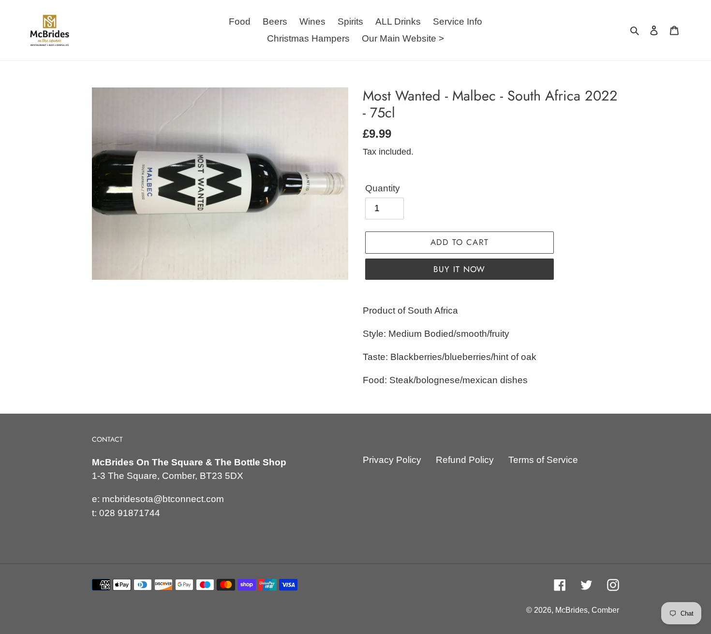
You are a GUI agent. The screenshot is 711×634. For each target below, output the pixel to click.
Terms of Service (543, 460)
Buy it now (459, 269)
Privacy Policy (392, 460)
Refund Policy (465, 460)
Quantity (382, 188)
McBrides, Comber (587, 610)
